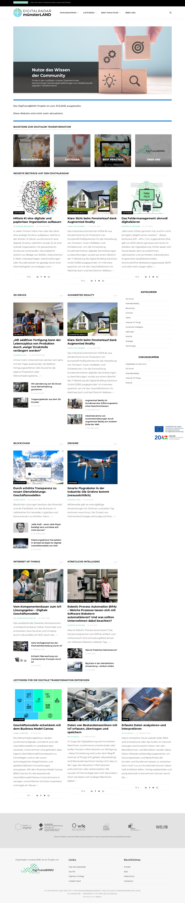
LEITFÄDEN (88, 13)
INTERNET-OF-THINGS (26, 561)
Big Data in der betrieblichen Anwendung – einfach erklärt (99, 664)
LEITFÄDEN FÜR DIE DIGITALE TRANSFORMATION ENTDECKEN (51, 680)
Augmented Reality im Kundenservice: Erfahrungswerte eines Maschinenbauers (101, 403)
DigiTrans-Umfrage (76, 876)
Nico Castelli (73, 737)
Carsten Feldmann (76, 625)
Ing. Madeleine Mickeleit (24, 618)
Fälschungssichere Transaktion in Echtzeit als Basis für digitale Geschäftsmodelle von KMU (46, 543)
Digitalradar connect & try (136, 364)
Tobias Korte (19, 500)
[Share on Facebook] (41, 277)
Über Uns (130, 13)
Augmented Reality (77, 213)
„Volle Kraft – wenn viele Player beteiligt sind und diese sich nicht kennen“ (46, 527)
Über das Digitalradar (77, 867)
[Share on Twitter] (45, 277)
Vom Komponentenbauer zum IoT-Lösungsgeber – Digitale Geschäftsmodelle (37, 610)
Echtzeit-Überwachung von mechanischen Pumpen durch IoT (46, 659)
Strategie (129, 341)
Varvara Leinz (19, 355)
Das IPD (72, 872)
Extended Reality (132, 303)
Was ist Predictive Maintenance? (101, 650)
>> (52, 266)
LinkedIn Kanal (75, 881)
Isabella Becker (20, 733)
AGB (126, 872)
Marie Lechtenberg (76, 226)
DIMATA (98, 897)
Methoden (130, 332)
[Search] (170, 13)
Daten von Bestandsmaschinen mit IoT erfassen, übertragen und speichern (92, 729)
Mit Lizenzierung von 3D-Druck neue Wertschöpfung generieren (46, 387)
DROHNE (73, 443)
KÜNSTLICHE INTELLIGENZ (84, 561)
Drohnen (72, 483)
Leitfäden (19, 213)
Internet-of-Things (133, 322)
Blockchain (20, 483)
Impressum (128, 881)
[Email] (49, 277)
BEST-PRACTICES (109, 13)
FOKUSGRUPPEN (68, 13)
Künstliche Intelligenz (79, 601)
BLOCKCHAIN (21, 443)
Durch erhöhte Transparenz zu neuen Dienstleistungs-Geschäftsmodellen (34, 492)
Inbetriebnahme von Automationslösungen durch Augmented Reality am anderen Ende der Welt (101, 420)
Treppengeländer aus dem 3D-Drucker (46, 400)
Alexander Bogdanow (23, 226)
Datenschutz (129, 876)
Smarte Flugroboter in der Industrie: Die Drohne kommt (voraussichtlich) (88, 492)
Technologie (131, 346)
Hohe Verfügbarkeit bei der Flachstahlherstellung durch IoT (46, 644)
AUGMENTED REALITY (81, 295)
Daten (128, 318)
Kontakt (127, 867)
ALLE (115, 296)
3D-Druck (18, 334)
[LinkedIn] (37, 277)
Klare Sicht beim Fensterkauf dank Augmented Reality (50, 2)
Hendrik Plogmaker (131, 226)
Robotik (129, 336)
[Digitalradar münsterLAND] (32, 13)
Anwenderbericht (23, 601)
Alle (61, 296)
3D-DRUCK (19, 295)
